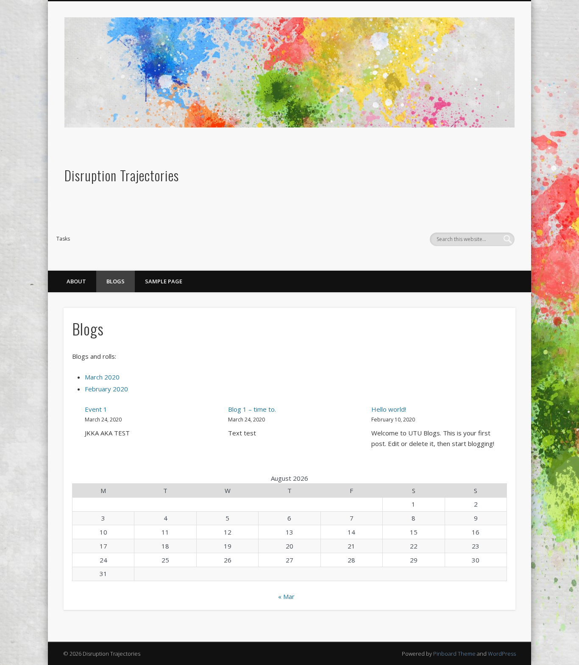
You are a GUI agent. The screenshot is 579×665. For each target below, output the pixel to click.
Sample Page (163, 281)
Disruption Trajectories (121, 175)
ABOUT (76, 281)
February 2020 (106, 389)
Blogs (115, 281)
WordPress (502, 653)
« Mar (286, 596)
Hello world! (388, 409)
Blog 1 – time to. (252, 409)
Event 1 (96, 409)
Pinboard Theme (454, 653)
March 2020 (102, 377)
